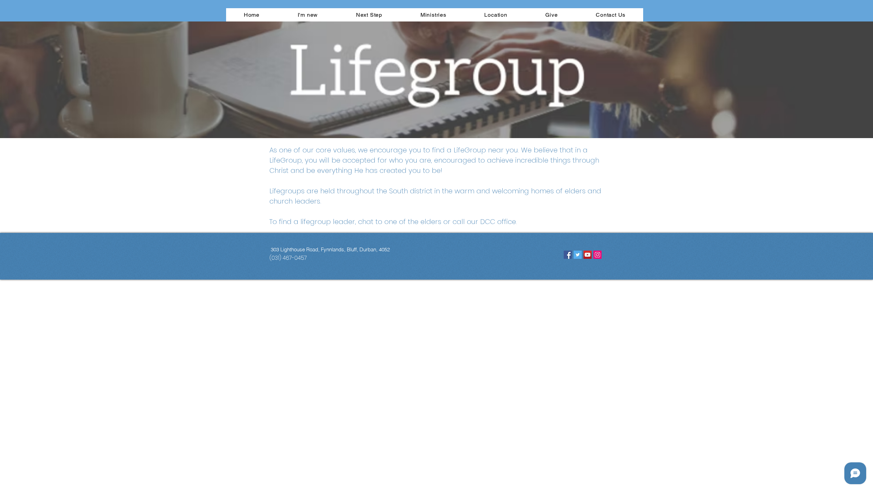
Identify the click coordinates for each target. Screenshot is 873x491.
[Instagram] (597, 255)
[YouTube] (587, 255)
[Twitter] (578, 255)
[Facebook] (568, 255)
